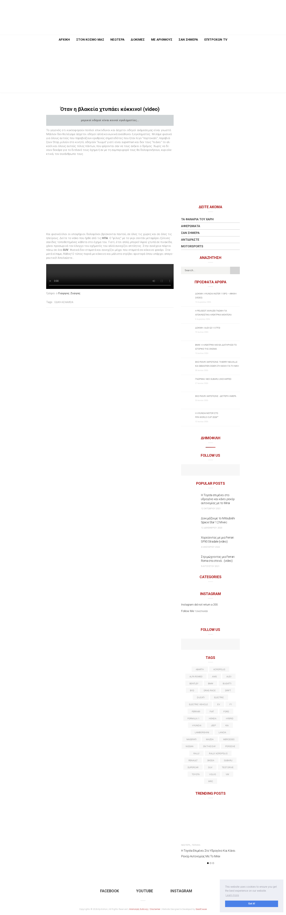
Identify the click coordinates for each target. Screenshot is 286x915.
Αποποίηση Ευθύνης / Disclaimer (145, 909)
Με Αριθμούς (161, 39)
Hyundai (196, 725)
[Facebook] (203, 470)
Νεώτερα (117, 39)
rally (196, 753)
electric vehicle (198, 704)
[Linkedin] (210, 645)
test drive (227, 767)
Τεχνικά (196, 845)
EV (218, 704)
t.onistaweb (201, 611)
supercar (193, 767)
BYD (192, 690)
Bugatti (227, 683)
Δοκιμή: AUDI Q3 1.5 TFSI (207, 328)
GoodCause (201, 909)
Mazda (210, 739)
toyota (196, 774)
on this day (209, 746)
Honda (212, 718)
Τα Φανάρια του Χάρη (197, 219)
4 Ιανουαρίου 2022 (210, 547)
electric (219, 697)
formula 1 (193, 718)
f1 (231, 704)
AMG (214, 676)
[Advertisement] (143, 69)
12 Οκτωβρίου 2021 (211, 508)
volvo (212, 774)
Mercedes (229, 739)
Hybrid (229, 718)
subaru (228, 760)
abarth (200, 669)
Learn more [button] (232, 895)
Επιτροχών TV (215, 39)
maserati (192, 739)
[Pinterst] (232, 645)
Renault (193, 760)
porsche (230, 746)
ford (226, 711)
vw (227, 774)
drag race (209, 690)
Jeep (213, 725)
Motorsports (192, 246)
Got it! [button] (251, 903)
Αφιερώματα (190, 226)
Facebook (109, 891)
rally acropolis (218, 753)
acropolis (219, 669)
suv (210, 767)
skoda (210, 760)
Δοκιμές (138, 39)
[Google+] (203, 645)
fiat (212, 711)
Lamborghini (202, 732)
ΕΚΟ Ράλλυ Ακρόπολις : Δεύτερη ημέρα (215, 396)
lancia (222, 732)
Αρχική (64, 39)
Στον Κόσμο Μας (90, 39)
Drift (228, 690)
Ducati (200, 697)
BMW (210, 683)
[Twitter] (196, 645)
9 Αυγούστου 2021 (210, 566)
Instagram (181, 891)
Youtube (144, 891)
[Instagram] (217, 470)
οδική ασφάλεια (63, 302)
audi (228, 676)
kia (227, 725)
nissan (189, 746)
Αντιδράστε (190, 239)
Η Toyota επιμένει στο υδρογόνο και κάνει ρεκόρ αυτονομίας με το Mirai (218, 499)
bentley (194, 683)
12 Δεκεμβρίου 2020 (211, 527)
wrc (210, 781)
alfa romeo (196, 676)
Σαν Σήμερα (188, 39)
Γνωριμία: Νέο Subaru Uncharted (213, 379)
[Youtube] (210, 470)
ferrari (196, 711)
